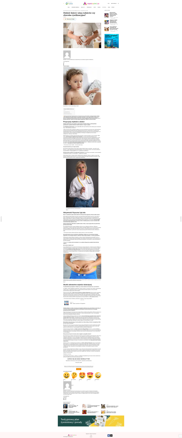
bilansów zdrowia (76, 314)
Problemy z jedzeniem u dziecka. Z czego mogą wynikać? (82, 298)
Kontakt (91, 436)
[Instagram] (111, 435)
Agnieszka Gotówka (66, 58)
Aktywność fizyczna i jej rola (67, 112)
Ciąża (107, 410)
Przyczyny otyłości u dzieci (67, 111)
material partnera (71, 404)
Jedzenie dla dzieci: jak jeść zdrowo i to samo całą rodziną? (82, 232)
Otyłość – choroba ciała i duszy (77, 144)
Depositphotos (71, 436)
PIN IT (67, 209)
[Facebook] (108, 435)
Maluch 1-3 (71, 302)
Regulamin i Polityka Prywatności (91, 433)
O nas (91, 435)
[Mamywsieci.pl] (91, 3)
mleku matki (81, 137)
